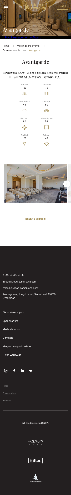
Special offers (10, 321)
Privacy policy (9, 393)
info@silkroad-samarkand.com (19, 281)
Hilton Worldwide (12, 354)
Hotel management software (23, 37)
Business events (11, 50)
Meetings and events (28, 45)
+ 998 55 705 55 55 (13, 275)
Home (6, 45)
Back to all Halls (35, 219)
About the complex (13, 312)
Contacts (8, 337)
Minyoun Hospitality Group (17, 346)
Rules (5, 386)
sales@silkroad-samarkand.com (20, 288)
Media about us (11, 329)
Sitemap (7, 401)
